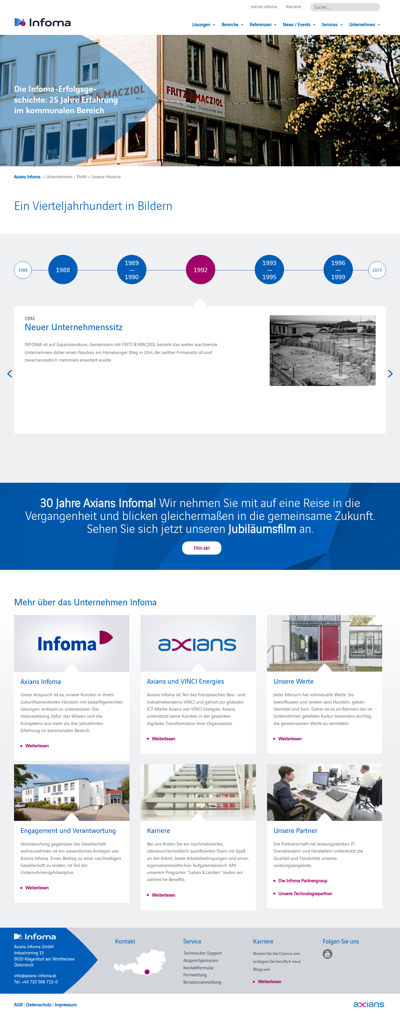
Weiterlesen (37, 745)
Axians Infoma (27, 176)
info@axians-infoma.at (35, 975)
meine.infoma (264, 6)
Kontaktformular (198, 967)
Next (389, 373)
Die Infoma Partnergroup (302, 880)
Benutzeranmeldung (202, 982)
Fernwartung (195, 974)
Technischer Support (202, 953)
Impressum (66, 1004)
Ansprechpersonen (200, 960)
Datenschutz (38, 1004)
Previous (10, 373)
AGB (18, 1004)
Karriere (293, 6)
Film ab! (202, 547)
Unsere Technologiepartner (305, 893)
